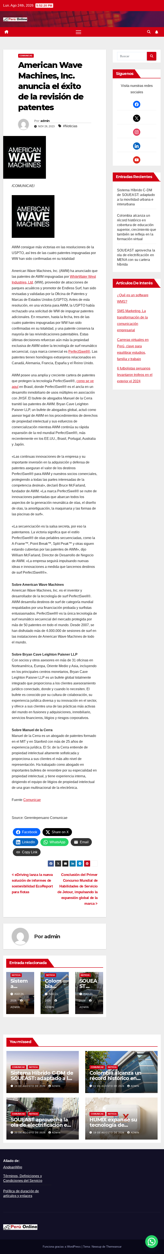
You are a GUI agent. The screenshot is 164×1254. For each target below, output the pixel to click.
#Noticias (70, 126)
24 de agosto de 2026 (30, 1086)
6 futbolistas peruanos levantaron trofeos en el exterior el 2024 (134, 375)
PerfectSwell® (79, 351)
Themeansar (114, 1246)
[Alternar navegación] (78, 32)
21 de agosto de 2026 (109, 1086)
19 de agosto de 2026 (109, 1132)
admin (45, 121)
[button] (149, 32)
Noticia (16, 975)
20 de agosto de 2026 (30, 1132)
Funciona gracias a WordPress (62, 1246)
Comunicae (25, 55)
